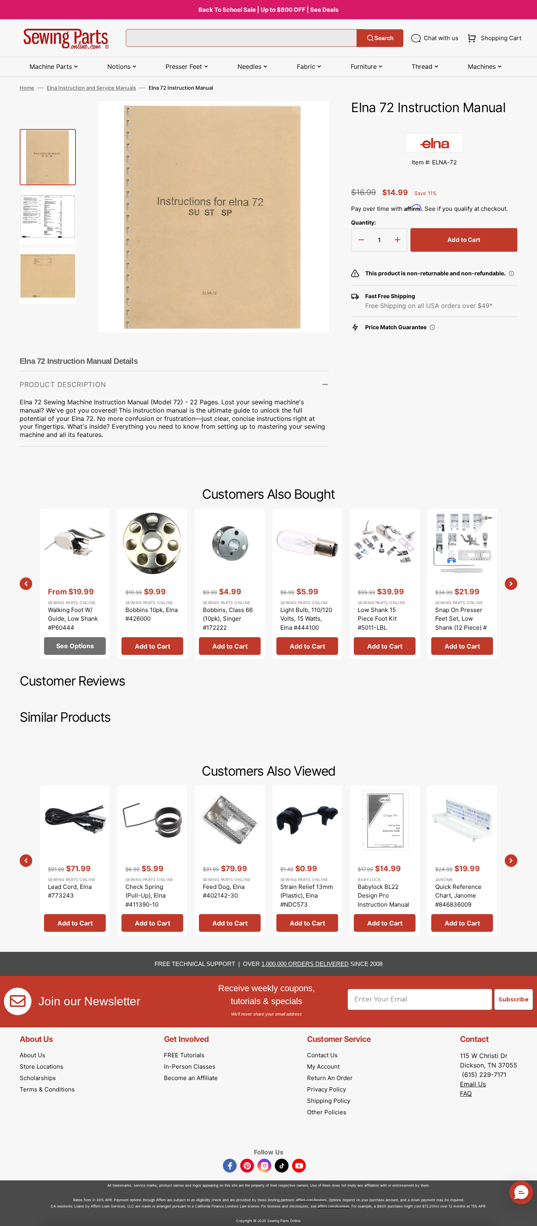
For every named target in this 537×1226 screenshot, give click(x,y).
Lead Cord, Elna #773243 (70, 891)
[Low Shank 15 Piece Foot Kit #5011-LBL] (384, 584)
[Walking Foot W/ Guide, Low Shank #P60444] (75, 584)
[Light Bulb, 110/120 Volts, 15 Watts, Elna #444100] (307, 584)
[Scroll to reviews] (434, 125)
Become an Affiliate (191, 1078)
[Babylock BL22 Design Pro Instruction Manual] (384, 860)
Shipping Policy (328, 1100)
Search (384, 38)
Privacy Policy (326, 1089)
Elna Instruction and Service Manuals (91, 88)
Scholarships (38, 1078)
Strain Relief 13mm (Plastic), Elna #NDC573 (306, 895)
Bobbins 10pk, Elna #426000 (151, 614)
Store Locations (41, 1066)
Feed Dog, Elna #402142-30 (224, 891)
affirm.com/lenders (311, 1200)
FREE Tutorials (184, 1055)
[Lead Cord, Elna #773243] (75, 860)
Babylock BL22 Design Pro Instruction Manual (383, 895)
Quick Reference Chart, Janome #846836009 (458, 895)
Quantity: (363, 222)
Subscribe (513, 999)
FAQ (466, 1093)
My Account (323, 1066)
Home (27, 88)
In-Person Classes (189, 1066)
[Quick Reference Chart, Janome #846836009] (462, 860)
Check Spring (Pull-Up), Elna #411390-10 (145, 895)
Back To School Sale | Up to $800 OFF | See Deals (268, 9)
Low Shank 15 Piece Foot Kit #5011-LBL (377, 618)
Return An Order (330, 1078)
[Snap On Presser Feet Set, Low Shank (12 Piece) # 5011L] (462, 584)
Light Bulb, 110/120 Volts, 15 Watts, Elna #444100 (306, 618)
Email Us (473, 1084)
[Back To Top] (525, 1214)
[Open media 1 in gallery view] (311, 119)
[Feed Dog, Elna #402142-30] (230, 860)
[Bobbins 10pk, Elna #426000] (152, 584)
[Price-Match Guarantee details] (432, 327)
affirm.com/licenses (333, 1206)
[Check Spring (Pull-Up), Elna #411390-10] (152, 860)
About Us (32, 1055)
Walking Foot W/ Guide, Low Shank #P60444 (73, 618)
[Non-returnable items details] (511, 273)
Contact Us (322, 1055)
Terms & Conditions (47, 1089)
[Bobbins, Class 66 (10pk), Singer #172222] (230, 584)
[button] (493, 38)
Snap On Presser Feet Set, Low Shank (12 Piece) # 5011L (461, 623)
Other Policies (326, 1112)
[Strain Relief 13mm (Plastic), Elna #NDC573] (307, 860)
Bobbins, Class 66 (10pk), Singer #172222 (228, 618)
